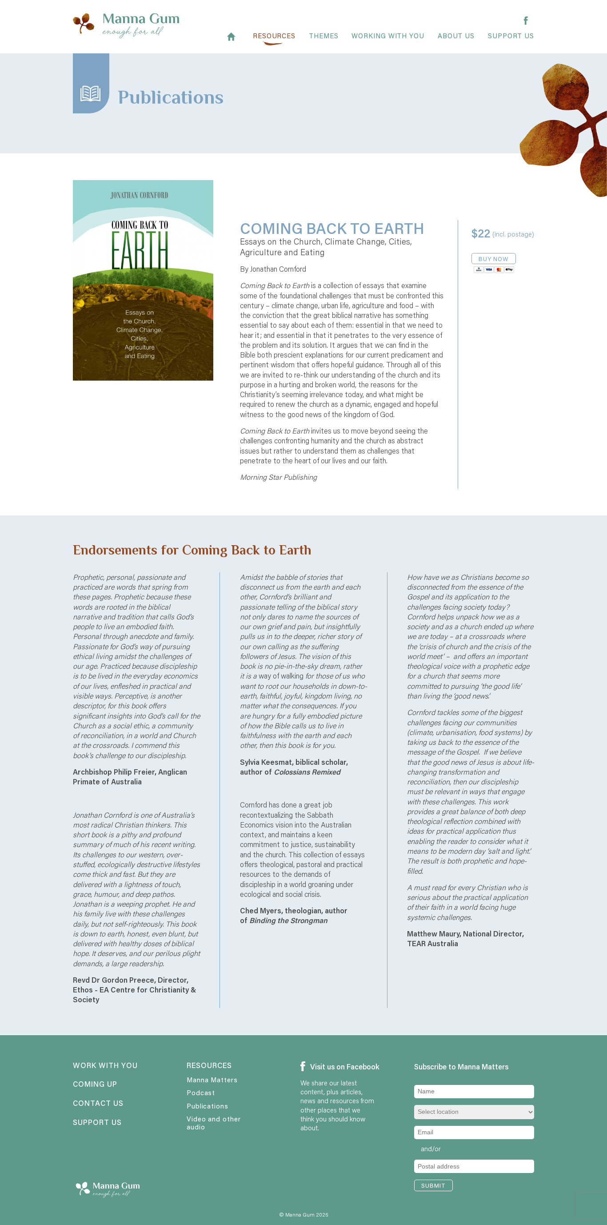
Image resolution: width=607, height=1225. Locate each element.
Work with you (105, 1066)
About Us (456, 36)
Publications (207, 1106)
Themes (323, 36)
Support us (511, 36)
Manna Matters (212, 1080)
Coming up (95, 1084)
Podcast (201, 1092)
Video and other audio (214, 1123)
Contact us (98, 1104)
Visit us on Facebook (341, 1066)
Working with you (387, 36)
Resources (274, 36)
